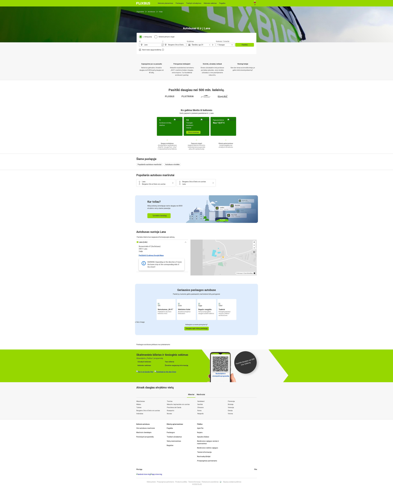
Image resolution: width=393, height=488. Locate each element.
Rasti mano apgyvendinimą (151, 50)
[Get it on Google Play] (143, 474)
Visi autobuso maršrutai (145, 428)
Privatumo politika (181, 482)
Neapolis (200, 414)
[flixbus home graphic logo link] (143, 3)
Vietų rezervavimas (174, 441)
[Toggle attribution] (254, 273)
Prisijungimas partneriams (207, 461)
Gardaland (200, 401)
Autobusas (151, 12)
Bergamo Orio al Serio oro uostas (148, 411)
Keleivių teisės (151, 482)
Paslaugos (171, 432)
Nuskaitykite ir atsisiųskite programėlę (220, 375)
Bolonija (230, 404)
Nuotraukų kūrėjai (203, 456)
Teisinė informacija (204, 452)
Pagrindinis (140, 12)
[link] (196, 209)
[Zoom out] (254, 245)
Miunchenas (140, 401)
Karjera (199, 432)
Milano (138, 404)
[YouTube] (255, 474)
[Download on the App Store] (156, 474)
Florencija (231, 401)
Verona (230, 414)
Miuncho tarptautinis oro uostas (178, 404)
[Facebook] (254, 474)
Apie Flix (200, 428)
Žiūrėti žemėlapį (193, 132)
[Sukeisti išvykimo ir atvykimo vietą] (162, 44)
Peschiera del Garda (174, 407)
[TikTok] (257, 474)
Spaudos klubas (203, 437)
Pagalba (170, 428)
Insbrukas (139, 414)
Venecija (231, 407)
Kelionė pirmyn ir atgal (166, 37)
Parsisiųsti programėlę (145, 437)
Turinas (138, 407)
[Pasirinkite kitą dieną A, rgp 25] (213, 45)
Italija (161, 12)
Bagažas (170, 445)
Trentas (169, 401)
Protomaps (239, 273)
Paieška (245, 45)
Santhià (200, 404)
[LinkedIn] (256, 474)
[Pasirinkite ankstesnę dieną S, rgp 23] (209, 45)
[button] (162, 242)
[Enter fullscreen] (254, 252)
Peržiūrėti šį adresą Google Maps (151, 255)
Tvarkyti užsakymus (174, 437)
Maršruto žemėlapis (143, 432)
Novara (169, 414)
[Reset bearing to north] (254, 248)
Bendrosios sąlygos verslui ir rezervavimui (208, 442)
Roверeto (170, 411)
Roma (199, 411)
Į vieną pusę (147, 37)
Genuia (230, 411)
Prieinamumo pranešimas (210, 482)
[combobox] (152, 45)
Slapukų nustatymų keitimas (232, 482)
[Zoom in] (254, 242)
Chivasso (200, 407)
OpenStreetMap (248, 273)
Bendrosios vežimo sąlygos (207, 448)
